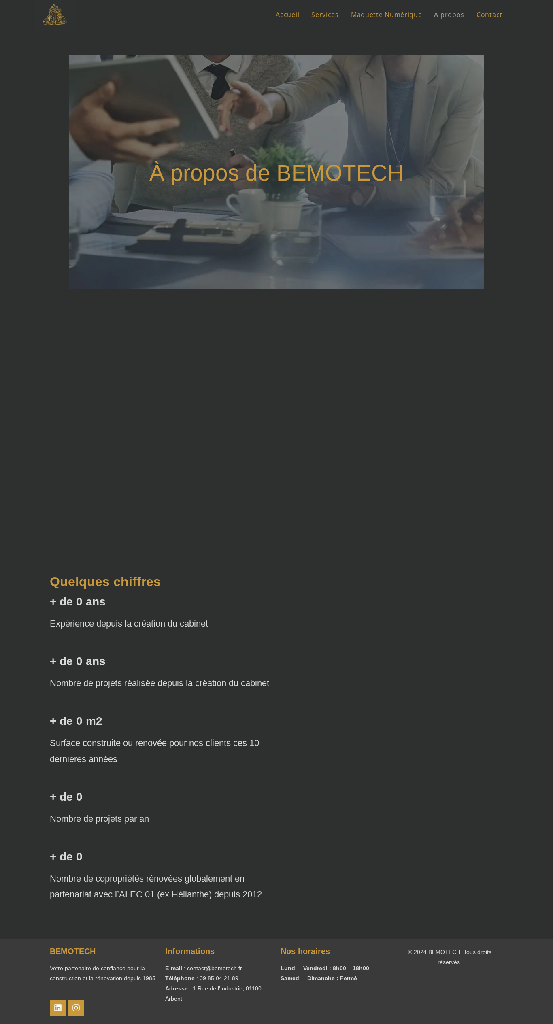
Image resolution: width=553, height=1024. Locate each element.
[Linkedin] (58, 1008)
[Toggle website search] (516, 15)
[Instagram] (76, 1008)
